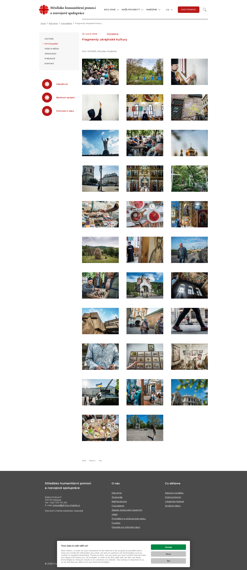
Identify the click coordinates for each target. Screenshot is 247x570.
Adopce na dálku (174, 492)
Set (168, 561)
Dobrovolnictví (173, 497)
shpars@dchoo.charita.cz (66, 505)
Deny (168, 554)
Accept (168, 547)
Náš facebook (119, 501)
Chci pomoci (188, 9)
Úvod (43, 23)
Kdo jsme (53, 23)
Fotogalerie (66, 23)
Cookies (116, 523)
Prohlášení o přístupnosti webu (129, 518)
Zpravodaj (50, 54)
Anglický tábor (173, 505)
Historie (49, 39)
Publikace (50, 58)
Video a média (52, 49)
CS (167, 9)
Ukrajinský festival (174, 501)
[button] (111, 9)
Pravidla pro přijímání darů (126, 527)
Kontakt (49, 63)
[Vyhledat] (205, 9)
